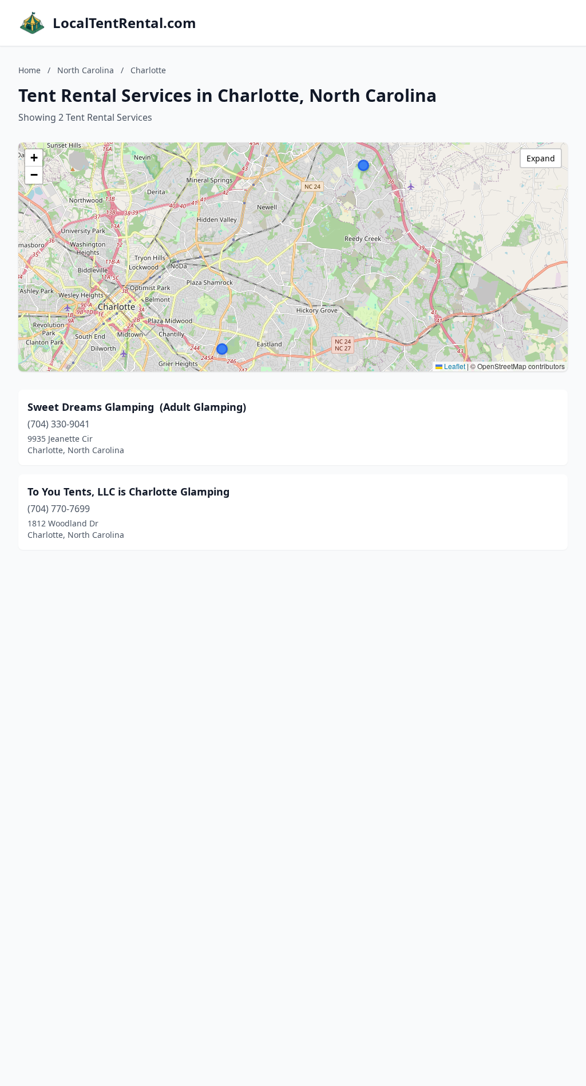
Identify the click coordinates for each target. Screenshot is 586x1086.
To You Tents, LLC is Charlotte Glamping (128, 491)
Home (29, 70)
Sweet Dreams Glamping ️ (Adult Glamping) (136, 407)
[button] (363, 165)
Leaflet (453, 366)
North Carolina (85, 70)
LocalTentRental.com (124, 23)
